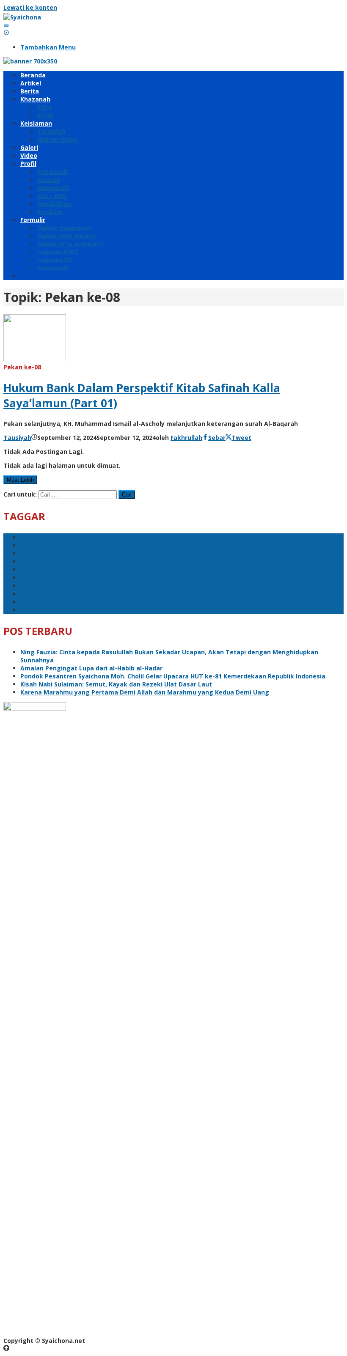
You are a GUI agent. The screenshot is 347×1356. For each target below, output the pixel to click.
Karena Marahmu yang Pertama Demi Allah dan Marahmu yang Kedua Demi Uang (144, 692)
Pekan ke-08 (22, 367)
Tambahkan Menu (48, 47)
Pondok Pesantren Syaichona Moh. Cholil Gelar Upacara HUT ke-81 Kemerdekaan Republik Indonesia (172, 676)
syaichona (35, 569)
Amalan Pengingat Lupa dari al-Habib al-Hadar (91, 668)
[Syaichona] (22, 17)
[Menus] (6, 25)
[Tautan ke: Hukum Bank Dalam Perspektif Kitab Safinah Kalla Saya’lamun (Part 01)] (34, 359)
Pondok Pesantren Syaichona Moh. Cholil (82, 578)
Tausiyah (17, 438)
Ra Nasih (33, 561)
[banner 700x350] (30, 61)
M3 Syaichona (41, 545)
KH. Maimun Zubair (48, 553)
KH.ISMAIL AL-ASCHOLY (54, 586)
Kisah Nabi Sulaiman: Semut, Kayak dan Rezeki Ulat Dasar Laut (116, 684)
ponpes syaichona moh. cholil (65, 594)
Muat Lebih (20, 480)
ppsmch (32, 537)
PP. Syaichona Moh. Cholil (58, 610)
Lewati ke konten (30, 7)
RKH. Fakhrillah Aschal (53, 602)
